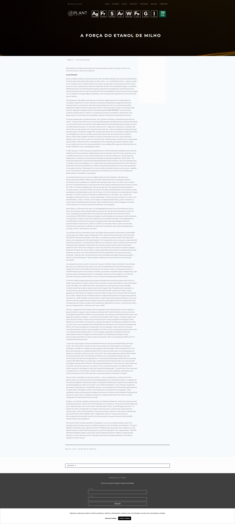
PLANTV (124, 4)
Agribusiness (87, 449)
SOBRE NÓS (164, 4)
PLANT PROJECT (112, 110)
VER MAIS (70, 465)
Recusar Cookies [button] (110, 518)
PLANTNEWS (144, 4)
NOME (90, 489)
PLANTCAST (133, 4)
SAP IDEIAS (115, 4)
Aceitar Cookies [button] (124, 518)
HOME (107, 4)
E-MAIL (91, 496)
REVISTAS (154, 4)
